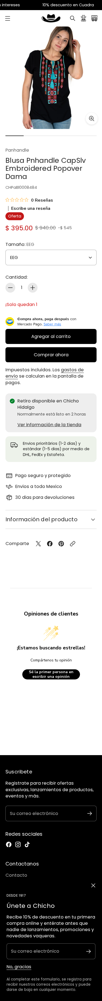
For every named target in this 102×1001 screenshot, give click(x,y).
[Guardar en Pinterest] (61, 544)
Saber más (52, 324)
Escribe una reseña (30, 208)
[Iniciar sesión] (83, 18)
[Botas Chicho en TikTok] (27, 844)
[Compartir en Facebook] (50, 544)
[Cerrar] (93, 885)
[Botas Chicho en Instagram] (18, 844)
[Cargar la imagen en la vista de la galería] (92, 119)
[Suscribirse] (88, 951)
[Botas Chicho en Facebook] (8, 844)
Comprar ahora (51, 355)
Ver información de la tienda (49, 425)
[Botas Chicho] (51, 18)
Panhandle (17, 150)
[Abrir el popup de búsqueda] (72, 18)
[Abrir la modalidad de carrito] (94, 18)
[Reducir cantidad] (10, 288)
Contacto (16, 875)
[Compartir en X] (38, 544)
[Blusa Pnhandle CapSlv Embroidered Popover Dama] (51, 78)
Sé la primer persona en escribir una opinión (51, 674)
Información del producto (41, 519)
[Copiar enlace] (73, 544)
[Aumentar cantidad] (33, 288)
